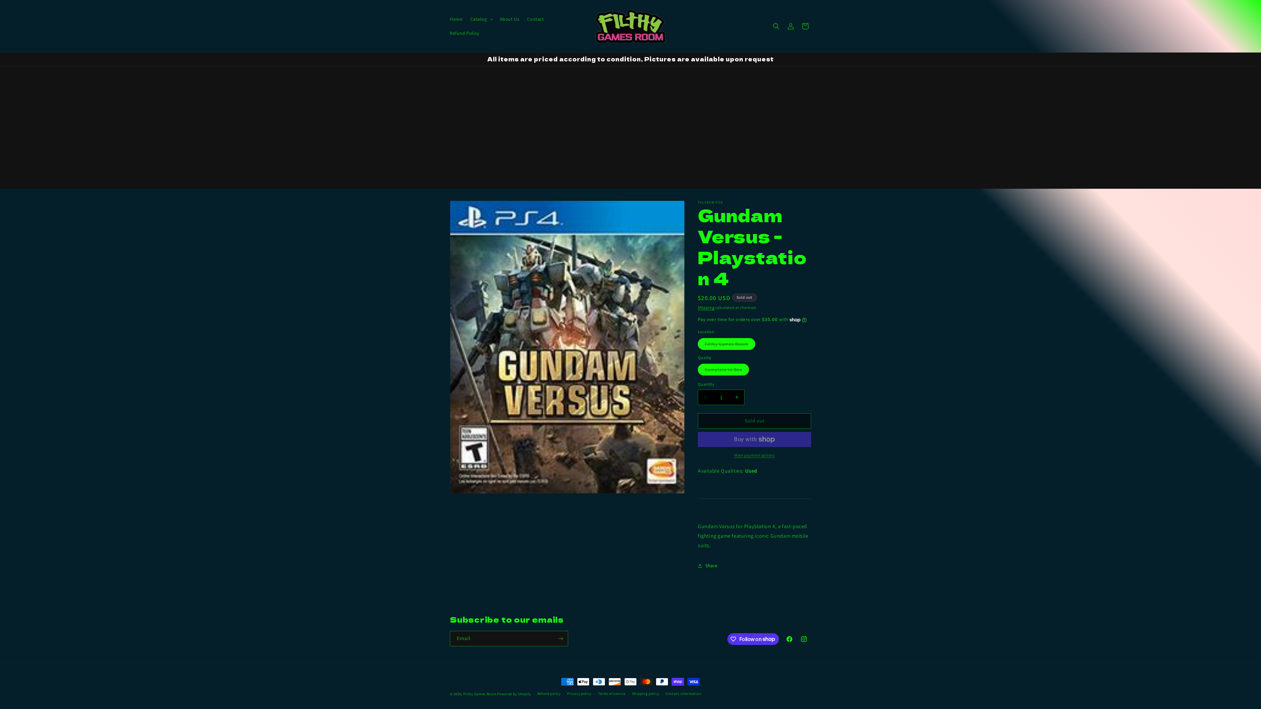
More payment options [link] (754, 455)
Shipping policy (645, 693)
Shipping (706, 307)
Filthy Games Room (730, 345)
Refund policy (549, 693)
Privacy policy (579, 693)
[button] (481, 19)
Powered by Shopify (514, 694)
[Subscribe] (560, 638)
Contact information (683, 693)
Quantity (706, 384)
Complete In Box (727, 371)
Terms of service (612, 693)
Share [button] (711, 566)
